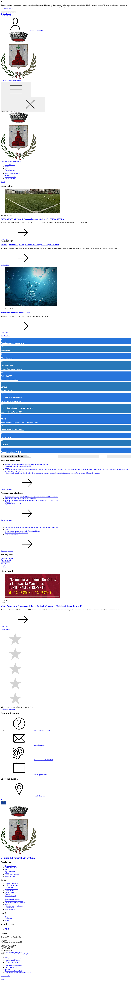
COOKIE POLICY (7, 8)
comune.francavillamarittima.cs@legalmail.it (18, 954)
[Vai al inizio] (1, 799)
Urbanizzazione (5, 562)
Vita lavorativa (9, 887)
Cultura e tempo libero (11, 885)
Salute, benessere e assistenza (14, 906)
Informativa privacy (11, 967)
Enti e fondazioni (10, 871)
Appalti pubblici (9, 890)
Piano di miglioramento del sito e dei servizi (18, 972)
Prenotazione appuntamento (13, 959)
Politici (7, 873)
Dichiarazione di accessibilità (13, 971)
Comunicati (8, 919)
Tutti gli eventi (5, 629)
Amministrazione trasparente (13, 965)
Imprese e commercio (11, 889)
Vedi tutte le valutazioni (8, 709)
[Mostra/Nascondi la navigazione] (16, 89)
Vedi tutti (3, 567)
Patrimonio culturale (7, 558)
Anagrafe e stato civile (11, 883)
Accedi (3, 182)
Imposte (3, 563)
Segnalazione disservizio (12, 960)
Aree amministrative (11, 867)
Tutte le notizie (5, 336)
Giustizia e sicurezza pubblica (14, 901)
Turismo (7, 894)
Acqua (7, 175)
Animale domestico (10, 177)
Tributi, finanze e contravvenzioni (15, 902)
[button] (10, 165)
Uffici (6, 869)
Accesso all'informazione (12, 173)
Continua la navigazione (8, 12)
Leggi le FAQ (9, 957)
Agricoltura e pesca (10, 909)
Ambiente (8, 904)
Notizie (7, 917)
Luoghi (7, 928)
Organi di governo (10, 866)
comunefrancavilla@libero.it (13, 952)
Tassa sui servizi (6, 560)
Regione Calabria (6, 14)
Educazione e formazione (12, 899)
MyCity (4, 979)
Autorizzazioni (9, 908)
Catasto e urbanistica (11, 892)
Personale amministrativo (12, 874)
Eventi (7, 929)
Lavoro (3, 565)
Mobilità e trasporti (10, 896)
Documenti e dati (10, 876)
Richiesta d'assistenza (11, 962)
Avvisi (7, 920)
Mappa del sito (5, 976)
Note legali (8, 969)
